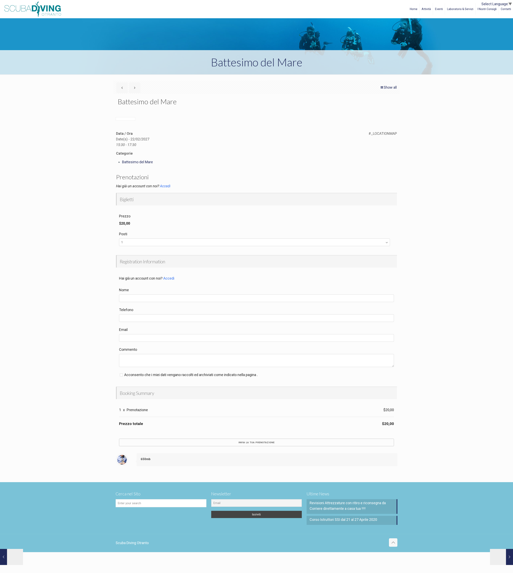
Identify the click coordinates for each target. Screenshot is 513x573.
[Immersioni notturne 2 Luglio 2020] (501, 557)
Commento (128, 349)
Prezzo (124, 216)
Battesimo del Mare (137, 162)
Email (123, 330)
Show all (390, 87)
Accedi (165, 186)
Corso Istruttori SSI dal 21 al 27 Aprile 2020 (343, 519)
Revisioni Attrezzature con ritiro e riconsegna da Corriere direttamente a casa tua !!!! (348, 506)
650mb (145, 459)
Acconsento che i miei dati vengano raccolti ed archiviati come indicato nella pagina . (190, 375)
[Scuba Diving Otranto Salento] (32, 9)
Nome (124, 290)
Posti (123, 234)
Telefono (126, 310)
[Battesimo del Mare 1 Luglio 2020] (11, 557)
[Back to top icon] (393, 542)
